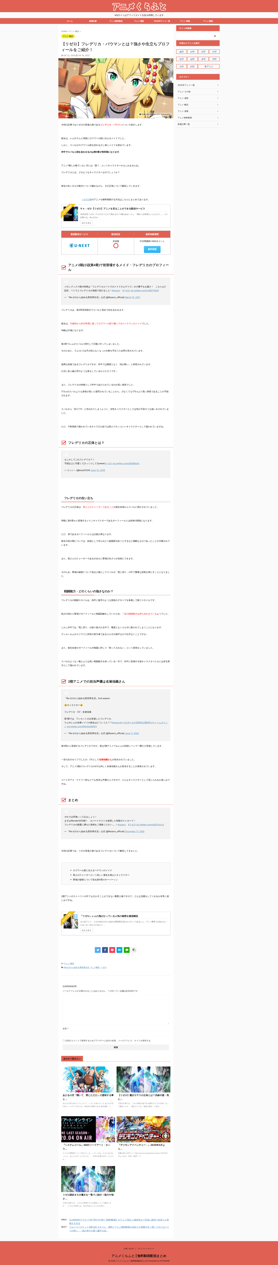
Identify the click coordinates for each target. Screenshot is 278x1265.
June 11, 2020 (132, 733)
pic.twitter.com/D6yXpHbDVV (82, 726)
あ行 (181, 51)
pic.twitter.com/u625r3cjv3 (150, 824)
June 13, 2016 (98, 470)
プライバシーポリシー (145, 1248)
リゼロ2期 (87, 199)
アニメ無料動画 (115, 21)
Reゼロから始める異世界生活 (76, 967)
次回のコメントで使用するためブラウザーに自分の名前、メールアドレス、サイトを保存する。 (108, 1040)
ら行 (181, 66)
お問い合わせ (129, 1248)
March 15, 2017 (132, 297)
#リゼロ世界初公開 (137, 722)
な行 (181, 59)
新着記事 (93, 21)
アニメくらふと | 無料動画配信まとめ (139, 1256)
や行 (214, 59)
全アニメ (208, 66)
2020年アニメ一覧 (162, 21)
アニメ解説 (95, 967)
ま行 (203, 59)
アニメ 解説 (208, 21)
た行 (214, 51)
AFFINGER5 (164, 1261)
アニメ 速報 (185, 21)
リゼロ (103, 967)
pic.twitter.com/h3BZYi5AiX (145, 290)
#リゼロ (126, 290)
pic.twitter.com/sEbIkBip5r (126, 463)
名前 (65, 1028)
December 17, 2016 (134, 831)
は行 (192, 59)
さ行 (203, 51)
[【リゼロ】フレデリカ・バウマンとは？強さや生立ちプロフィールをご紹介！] (119, 950)
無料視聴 (152, 249)
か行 (192, 51)
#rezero (116, 290)
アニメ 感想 (139, 21)
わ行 (192, 66)
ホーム (70, 21)
